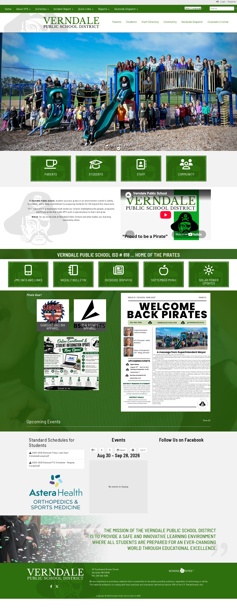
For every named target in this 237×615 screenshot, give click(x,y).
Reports (103, 8)
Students (131, 21)
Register (232, 1)
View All (206, 420)
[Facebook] (52, 586)
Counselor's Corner (218, 21)
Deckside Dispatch (125, 8)
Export (122, 450)
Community (170, 21)
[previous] (102, 450)
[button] (18, 92)
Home (8, 8)
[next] (110, 450)
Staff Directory (150, 21)
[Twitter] (58, 586)
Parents (117, 21)
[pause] (118, 149)
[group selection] (93, 450)
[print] (133, 450)
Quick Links (85, 8)
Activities (41, 8)
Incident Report (63, 8)
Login (222, 1)
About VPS (22, 8)
